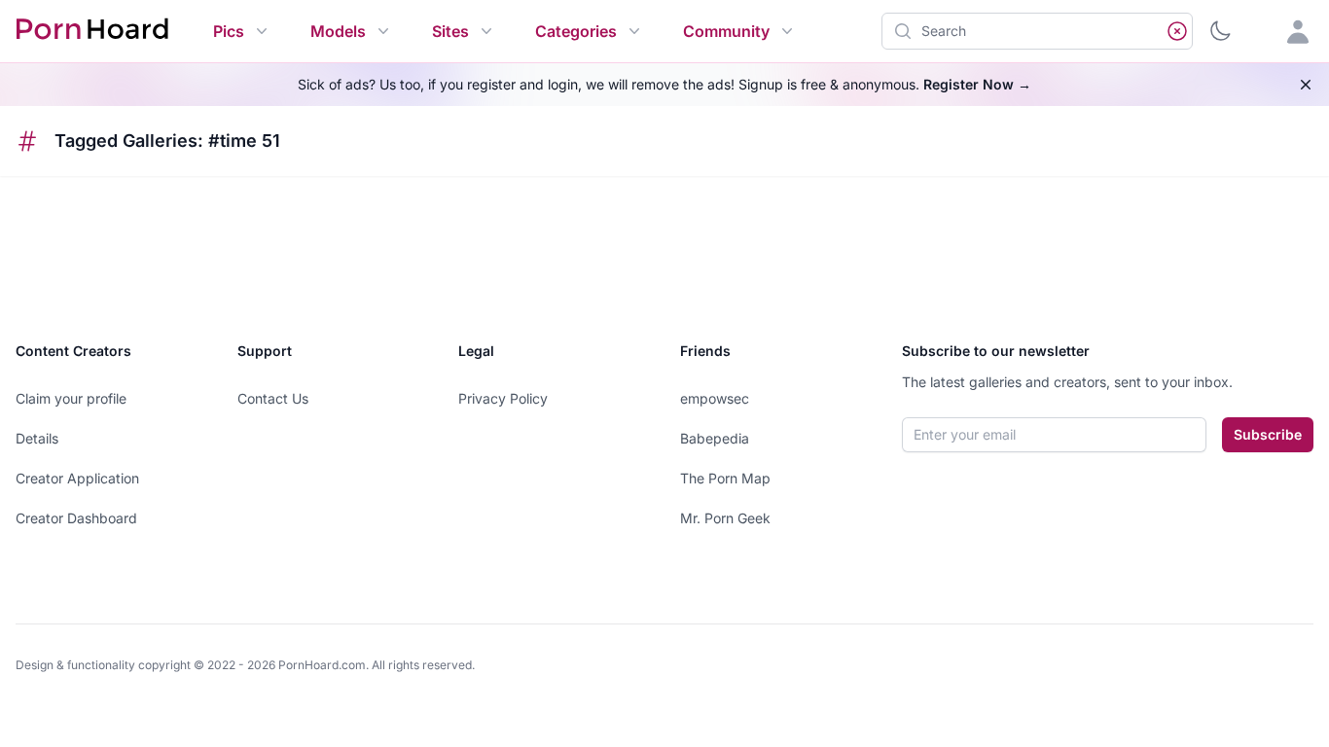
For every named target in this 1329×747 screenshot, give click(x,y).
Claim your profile (71, 398)
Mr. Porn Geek (725, 518)
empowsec (714, 398)
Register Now (977, 84)
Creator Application (77, 478)
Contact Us (272, 398)
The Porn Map (725, 478)
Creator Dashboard (76, 518)
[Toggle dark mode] (1220, 31)
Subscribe (1268, 434)
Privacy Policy (503, 398)
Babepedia (714, 438)
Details (37, 438)
